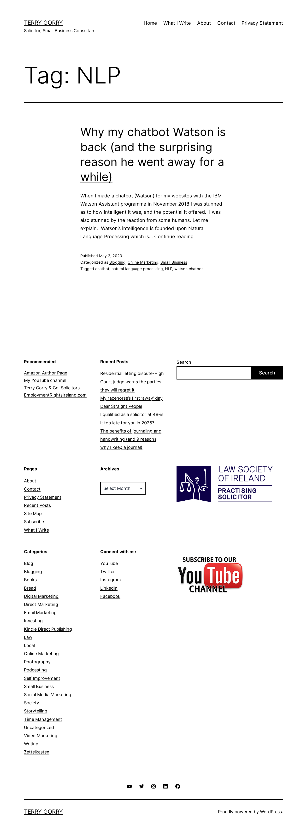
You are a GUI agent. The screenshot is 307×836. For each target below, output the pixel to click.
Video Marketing (40, 735)
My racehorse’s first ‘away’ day (131, 398)
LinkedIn (109, 588)
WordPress (271, 811)
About (204, 23)
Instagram (110, 579)
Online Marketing (143, 262)
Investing (33, 620)
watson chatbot (188, 268)
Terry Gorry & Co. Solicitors (52, 387)
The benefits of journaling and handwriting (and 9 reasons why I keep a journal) (130, 439)
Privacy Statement (262, 23)
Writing (31, 743)
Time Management (43, 719)
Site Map (33, 513)
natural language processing (137, 268)
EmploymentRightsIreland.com (55, 394)
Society (31, 702)
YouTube (109, 563)
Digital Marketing (41, 596)
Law (28, 637)
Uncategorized (39, 727)
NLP (168, 268)
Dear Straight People (121, 406)
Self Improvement (42, 678)
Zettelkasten (36, 751)
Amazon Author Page (45, 372)
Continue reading (174, 236)
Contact (226, 23)
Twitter (107, 571)
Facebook (110, 596)
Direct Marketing (41, 604)
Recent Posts (37, 505)
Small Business (173, 262)
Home (150, 23)
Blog (28, 563)
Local (29, 645)
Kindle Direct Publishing (48, 629)
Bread (30, 588)
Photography (37, 661)
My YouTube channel (45, 380)
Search (184, 362)
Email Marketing (40, 612)
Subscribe (34, 521)
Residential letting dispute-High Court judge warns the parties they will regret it (132, 381)
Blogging (117, 262)
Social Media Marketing (47, 694)
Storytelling (35, 710)
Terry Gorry (43, 22)
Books (30, 579)
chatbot (102, 268)
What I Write (177, 23)
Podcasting (35, 669)
